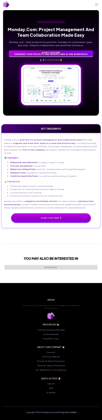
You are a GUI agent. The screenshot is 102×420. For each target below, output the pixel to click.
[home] (6, 4)
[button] (96, 4)
